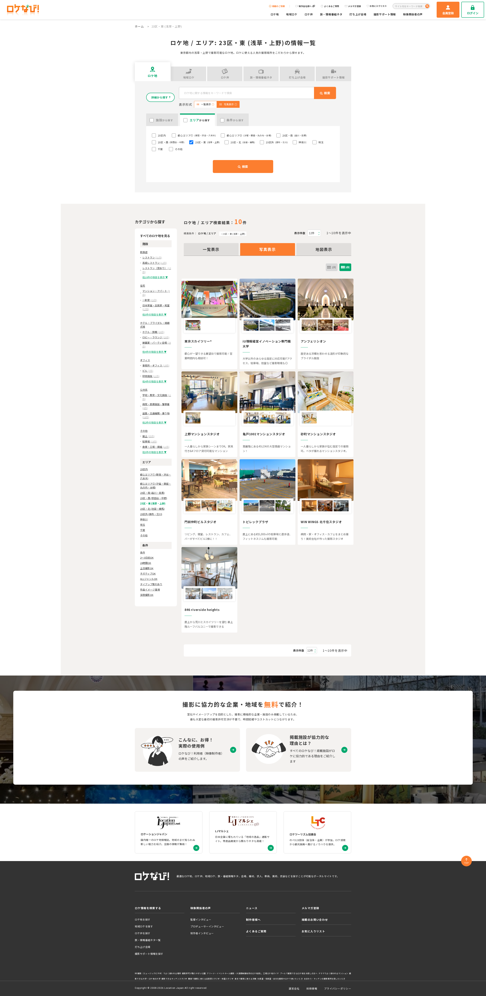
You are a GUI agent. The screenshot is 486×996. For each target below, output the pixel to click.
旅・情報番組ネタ (331, 14)
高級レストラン (154, 263)
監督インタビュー (200, 919)
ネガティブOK (148, 573)
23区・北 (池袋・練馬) (152, 509)
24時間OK (145, 563)
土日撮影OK (146, 568)
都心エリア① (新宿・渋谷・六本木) (155, 476)
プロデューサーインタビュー (207, 926)
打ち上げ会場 (358, 14)
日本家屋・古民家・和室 (156, 307)
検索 (244, 166)
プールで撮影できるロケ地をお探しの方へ (298, 973)
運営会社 (294, 988)
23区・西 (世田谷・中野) (153, 498)
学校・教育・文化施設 (156, 397)
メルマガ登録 (354, 6)
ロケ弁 (309, 14)
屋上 (148, 436)
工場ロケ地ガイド (271, 973)
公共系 (144, 390)
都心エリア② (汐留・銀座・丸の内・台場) (155, 485)
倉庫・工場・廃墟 (155, 447)
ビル (147, 371)
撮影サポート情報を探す (149, 954)
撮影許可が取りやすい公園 (194, 973)
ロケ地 (275, 14)
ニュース (252, 908)
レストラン (152, 257)
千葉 (142, 530)
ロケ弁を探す (142, 933)
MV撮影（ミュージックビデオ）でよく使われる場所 (158, 973)
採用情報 (311, 988)
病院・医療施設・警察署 (156, 406)
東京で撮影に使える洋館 (245, 978)
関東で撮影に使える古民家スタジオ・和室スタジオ (211, 978)
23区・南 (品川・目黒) (152, 493)
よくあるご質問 (331, 6)
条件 (142, 552)
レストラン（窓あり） (156, 270)
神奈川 (144, 519)
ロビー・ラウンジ (155, 337)
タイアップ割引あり (151, 584)
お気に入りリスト (378, 6)
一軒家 (149, 300)
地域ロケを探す (144, 926)
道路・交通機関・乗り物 (156, 415)
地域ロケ (291, 14)
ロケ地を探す (142, 919)
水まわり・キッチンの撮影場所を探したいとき (324, 978)
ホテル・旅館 (153, 332)
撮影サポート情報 (385, 14)
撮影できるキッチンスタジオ (174, 978)
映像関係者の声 (413, 14)
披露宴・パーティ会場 (156, 344)
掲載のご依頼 (278, 6)
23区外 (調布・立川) (151, 514)
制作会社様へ (305, 6)
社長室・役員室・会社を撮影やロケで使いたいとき (280, 978)
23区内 (144, 469)
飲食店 (144, 252)
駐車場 (149, 441)
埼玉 (142, 525)
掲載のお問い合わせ (315, 919)
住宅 (142, 285)
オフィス (145, 360)
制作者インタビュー (202, 933)
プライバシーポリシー (337, 988)
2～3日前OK (147, 557)
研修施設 (150, 376)
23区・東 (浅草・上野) (234, 233)
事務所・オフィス (155, 365)
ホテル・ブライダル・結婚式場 (155, 324)
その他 (144, 431)
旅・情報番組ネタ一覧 (148, 940)
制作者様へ (253, 919)
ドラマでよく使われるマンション (333, 973)
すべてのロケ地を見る (155, 235)
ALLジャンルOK (148, 579)
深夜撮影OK (146, 595)
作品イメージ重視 (150, 589)
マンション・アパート (156, 293)
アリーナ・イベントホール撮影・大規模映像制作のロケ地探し (234, 973)
